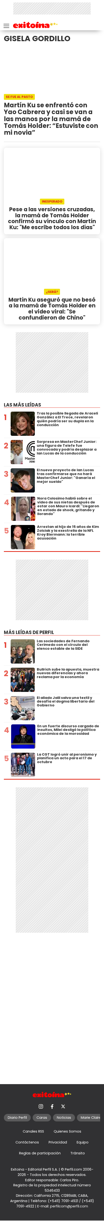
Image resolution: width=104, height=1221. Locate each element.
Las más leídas (22, 405)
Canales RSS (33, 1131)
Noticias (64, 1117)
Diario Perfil (17, 1117)
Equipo (83, 1142)
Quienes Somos (67, 1131)
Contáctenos (27, 1142)
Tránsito (77, 1153)
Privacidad (58, 1142)
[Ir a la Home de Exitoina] (35, 26)
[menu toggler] (5, 25)
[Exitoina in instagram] (41, 1106)
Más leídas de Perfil (29, 632)
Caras (42, 1117)
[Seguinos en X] (63, 1106)
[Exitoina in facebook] (52, 1106)
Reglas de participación (40, 1153)
